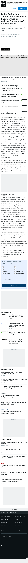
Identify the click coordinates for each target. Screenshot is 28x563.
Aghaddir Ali (4, 36)
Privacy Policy (19, 281)
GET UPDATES (14, 285)
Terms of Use (5, 282)
